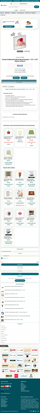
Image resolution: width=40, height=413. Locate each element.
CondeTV (22, 388)
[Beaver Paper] (5, 350)
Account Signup (4, 338)
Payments (23, 389)
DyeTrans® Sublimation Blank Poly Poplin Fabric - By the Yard (15, 297)
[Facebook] (30, 411)
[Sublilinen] (27, 371)
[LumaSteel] (5, 366)
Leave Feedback (4, 401)
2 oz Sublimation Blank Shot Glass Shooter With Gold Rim (14, 308)
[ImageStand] (27, 360)
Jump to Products (23, 3)
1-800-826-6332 (16, 0)
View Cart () (22, 10)
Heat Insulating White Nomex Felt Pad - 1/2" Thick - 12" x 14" (19, 138)
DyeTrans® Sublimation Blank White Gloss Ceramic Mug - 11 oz (15, 301)
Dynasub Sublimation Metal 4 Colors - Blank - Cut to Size (14, 319)
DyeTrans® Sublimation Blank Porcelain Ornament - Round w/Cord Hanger (19, 219)
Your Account (23, 385)
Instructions (11, 86)
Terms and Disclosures (5, 393)
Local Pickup (3, 402)
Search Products (4, 398)
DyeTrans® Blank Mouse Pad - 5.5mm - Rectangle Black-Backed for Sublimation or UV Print (31, 199)
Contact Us (3, 336)
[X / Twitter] (38, 411)
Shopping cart (6, 255)
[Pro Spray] (5, 371)
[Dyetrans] (5, 355)
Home (2, 12)
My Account (3, 403)
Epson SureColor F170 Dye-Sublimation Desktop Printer (14, 286)
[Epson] (20, 355)
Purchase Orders (4, 405)
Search (36, 6)
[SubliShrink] (35, 371)
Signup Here (16, 77)
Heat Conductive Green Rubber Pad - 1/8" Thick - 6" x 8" (31, 138)
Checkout (20, 264)
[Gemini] (5, 360)
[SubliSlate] (9, 376)
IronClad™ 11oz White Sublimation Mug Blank (8, 198)
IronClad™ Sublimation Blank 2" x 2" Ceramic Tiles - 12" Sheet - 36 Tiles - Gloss (8, 158)
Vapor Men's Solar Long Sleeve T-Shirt (11, 293)
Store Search (3, 329)
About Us (2, 333)
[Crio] (35, 350)
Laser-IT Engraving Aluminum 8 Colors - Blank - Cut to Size (31, 219)
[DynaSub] (13, 355)
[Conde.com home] (4, 5)
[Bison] (13, 350)
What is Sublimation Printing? (6, 0)
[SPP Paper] (20, 371)
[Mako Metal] (20, 366)
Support (34, 12)
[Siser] (13, 371)
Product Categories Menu (6, 251)
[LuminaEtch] (13, 366)
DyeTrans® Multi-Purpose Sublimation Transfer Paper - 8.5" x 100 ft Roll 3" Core (31, 180)
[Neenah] (27, 366)
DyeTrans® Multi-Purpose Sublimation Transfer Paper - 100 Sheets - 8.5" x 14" (8, 237)
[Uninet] (16, 376)
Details (5, 86)
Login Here (24, 77)
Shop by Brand (3, 327)
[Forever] (35, 355)
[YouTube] (33, 411)
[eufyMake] (27, 355)
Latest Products (3, 340)
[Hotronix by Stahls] (20, 360)
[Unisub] (24, 376)
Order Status (23, 387)
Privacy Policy (3, 406)
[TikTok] (35, 411)
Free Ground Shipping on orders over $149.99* (30, 0)
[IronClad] (35, 360)
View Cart (3, 15)
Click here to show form (20, 280)
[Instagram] (31, 411)
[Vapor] (31, 376)
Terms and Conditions (25, 390)
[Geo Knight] (13, 360)
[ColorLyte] (27, 350)
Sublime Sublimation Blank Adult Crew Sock (12, 304)
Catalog (2, 342)
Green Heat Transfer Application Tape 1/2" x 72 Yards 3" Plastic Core (16, 312)
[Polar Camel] (35, 366)
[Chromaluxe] (20, 350)
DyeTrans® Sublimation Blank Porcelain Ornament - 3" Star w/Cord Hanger (8, 138)
